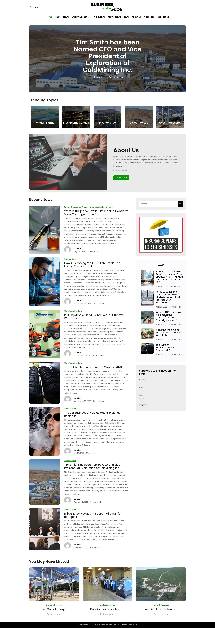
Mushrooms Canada (76, 122)
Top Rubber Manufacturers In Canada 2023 (93, 367)
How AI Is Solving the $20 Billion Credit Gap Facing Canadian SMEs (92, 264)
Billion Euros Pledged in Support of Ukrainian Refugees (93, 515)
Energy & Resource (81, 16)
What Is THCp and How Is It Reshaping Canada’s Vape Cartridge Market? (96, 212)
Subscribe (149, 16)
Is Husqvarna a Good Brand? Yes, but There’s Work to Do (93, 316)
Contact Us (163, 16)
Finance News (62, 16)
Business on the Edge (107, 624)
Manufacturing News (118, 16)
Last (141, 395)
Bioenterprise (107, 122)
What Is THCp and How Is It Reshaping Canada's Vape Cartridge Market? (169, 316)
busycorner (117, 77)
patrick (77, 248)
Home (49, 16)
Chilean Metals (138, 122)
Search (35, 7)
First (141, 387)
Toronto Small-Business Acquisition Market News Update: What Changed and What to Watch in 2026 (169, 277)
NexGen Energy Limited (160, 609)
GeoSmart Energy (170, 122)
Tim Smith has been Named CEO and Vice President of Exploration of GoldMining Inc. (107, 56)
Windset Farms (44, 122)
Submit (143, 406)
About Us (136, 16)
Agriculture (99, 16)
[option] (107, 58)
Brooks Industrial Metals (107, 609)
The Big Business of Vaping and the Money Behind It (92, 414)
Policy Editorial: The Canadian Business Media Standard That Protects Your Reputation (168, 297)
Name (142, 380)
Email (142, 398)
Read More (121, 177)
